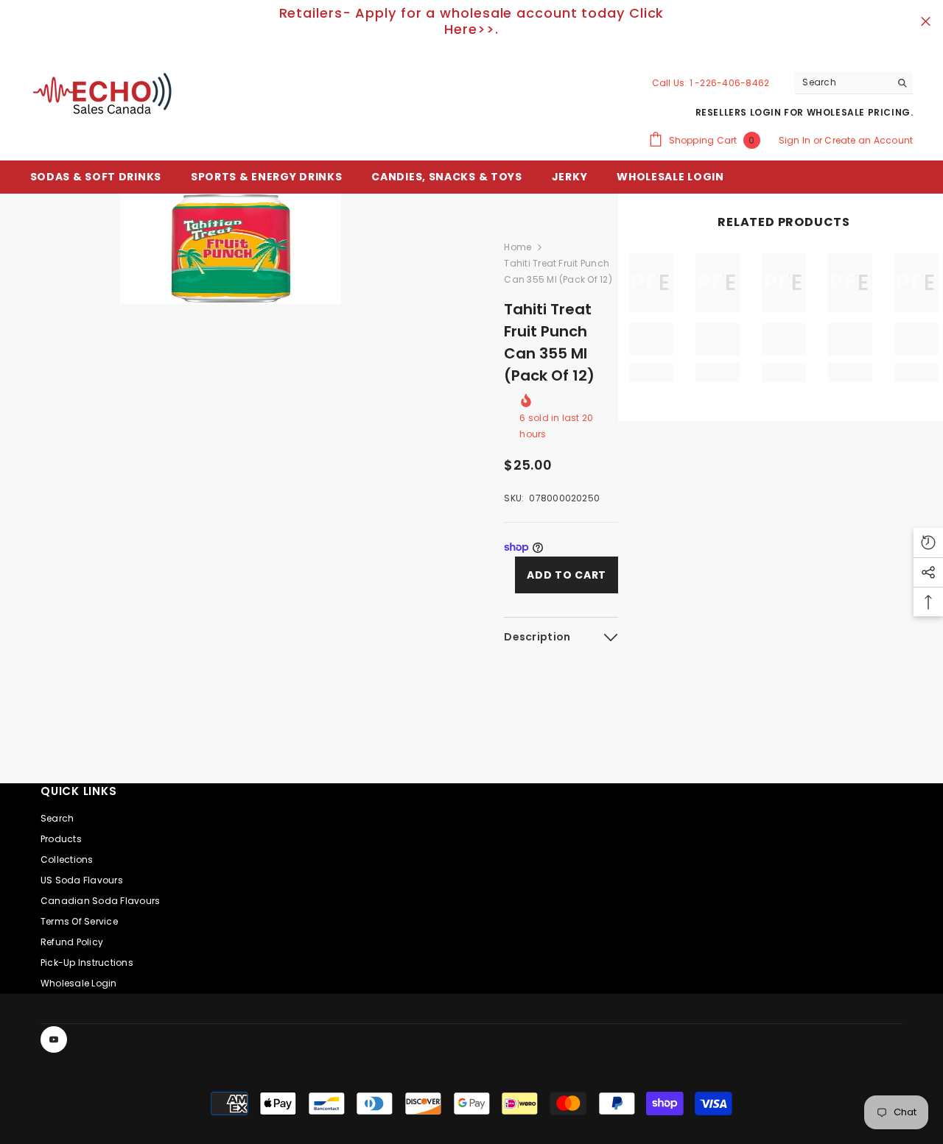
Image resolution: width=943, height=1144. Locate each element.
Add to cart (566, 575)
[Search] (854, 82)
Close (925, 21)
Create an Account (868, 140)
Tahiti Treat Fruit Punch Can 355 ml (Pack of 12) (549, 342)
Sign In (796, 140)
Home (517, 247)
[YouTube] (54, 1039)
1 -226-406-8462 (730, 83)
